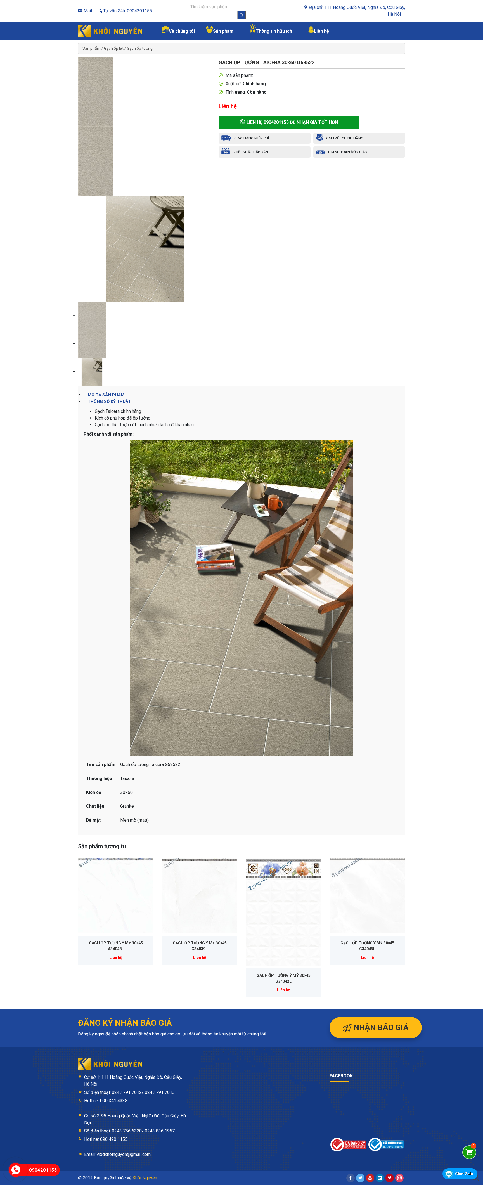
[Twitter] (360, 1178)
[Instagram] (399, 1178)
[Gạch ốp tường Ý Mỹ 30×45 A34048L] (115, 895)
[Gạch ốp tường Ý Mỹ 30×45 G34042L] (283, 912)
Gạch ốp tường (140, 48)
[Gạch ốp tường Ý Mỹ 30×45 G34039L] (199, 895)
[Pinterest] (389, 1178)
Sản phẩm (91, 48)
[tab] (241, 395)
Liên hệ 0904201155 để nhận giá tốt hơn (291, 122)
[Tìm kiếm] (241, 15)
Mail (87, 10)
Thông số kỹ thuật (109, 401)
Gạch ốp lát (114, 48)
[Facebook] (350, 1178)
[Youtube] (370, 1178)
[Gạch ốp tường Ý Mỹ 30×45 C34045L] (367, 895)
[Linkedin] (380, 1178)
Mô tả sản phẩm (106, 394)
